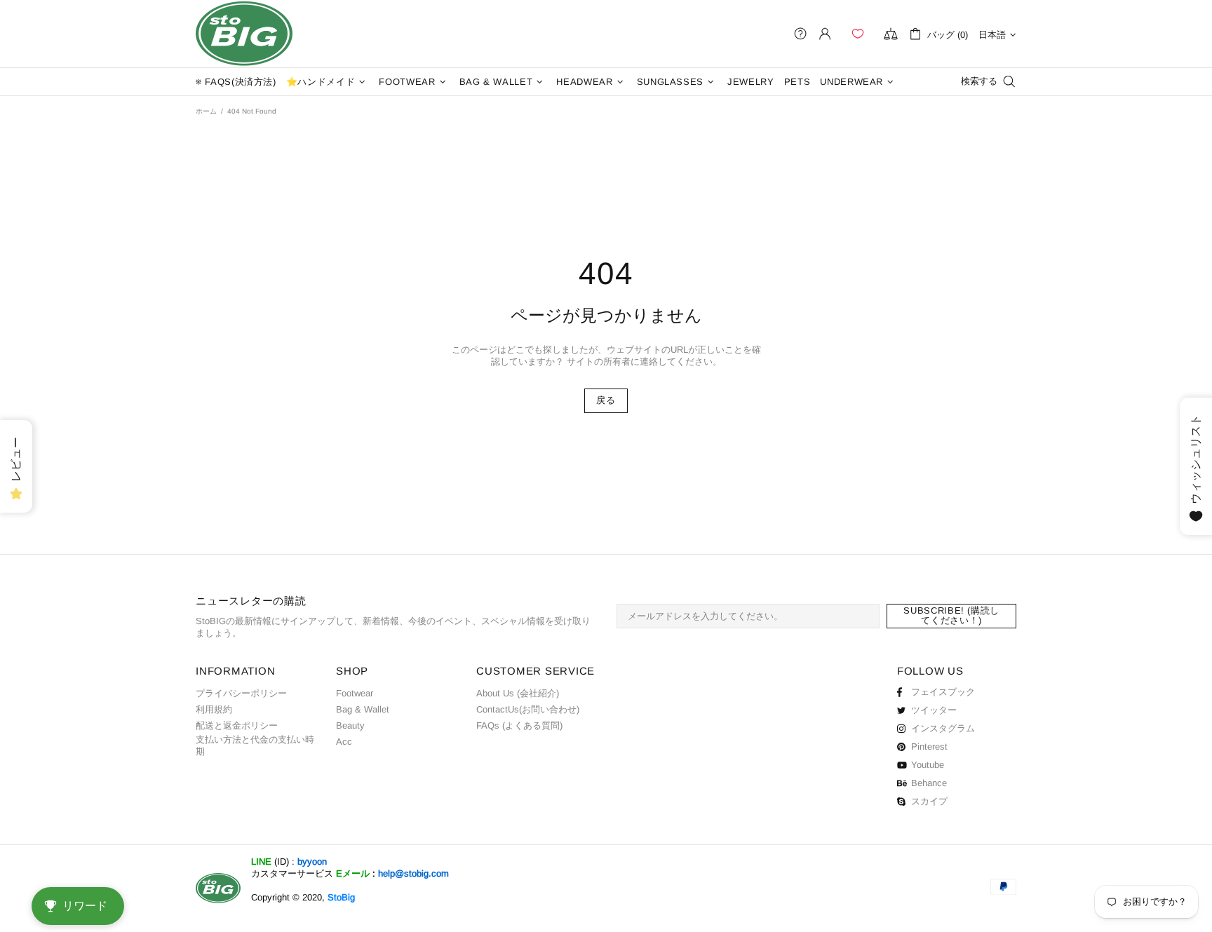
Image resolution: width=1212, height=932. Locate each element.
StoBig (341, 897)
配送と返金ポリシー (237, 725)
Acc (344, 741)
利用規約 (214, 709)
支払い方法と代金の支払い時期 (255, 745)
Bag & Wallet (362, 709)
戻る (605, 400)
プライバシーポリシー (241, 693)
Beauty (350, 725)
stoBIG (244, 33)
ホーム (206, 111)
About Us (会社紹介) (517, 693)
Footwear (354, 693)
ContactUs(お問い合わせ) (527, 709)
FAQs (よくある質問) (519, 725)
